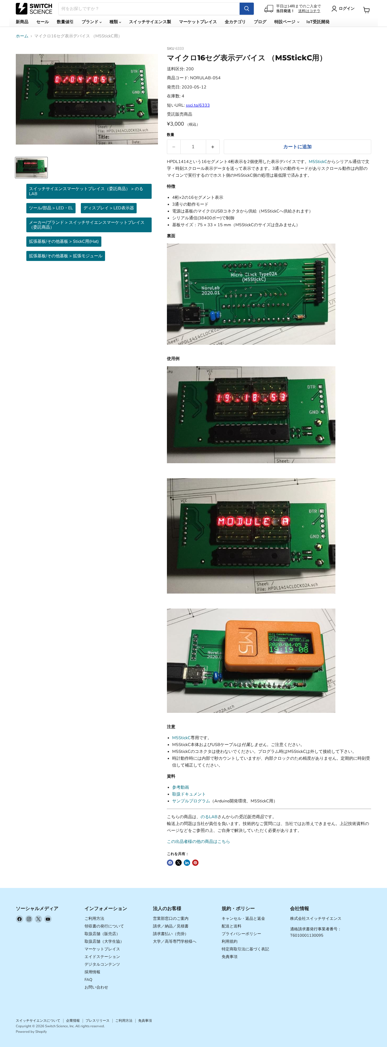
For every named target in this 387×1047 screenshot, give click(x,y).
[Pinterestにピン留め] (195, 863)
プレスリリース (98, 1020)
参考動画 (180, 787)
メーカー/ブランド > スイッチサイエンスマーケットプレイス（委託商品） (87, 225)
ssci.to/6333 (198, 105)
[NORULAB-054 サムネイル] (31, 167)
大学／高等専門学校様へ (174, 941)
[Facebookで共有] (170, 863)
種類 (114, 22)
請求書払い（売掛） (170, 933)
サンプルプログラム (191, 801)
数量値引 (65, 22)
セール (42, 22)
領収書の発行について (104, 926)
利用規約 (229, 941)
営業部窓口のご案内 (170, 918)
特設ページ (285, 22)
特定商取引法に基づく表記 (245, 949)
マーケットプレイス (198, 22)
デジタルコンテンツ (102, 964)
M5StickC (318, 162)
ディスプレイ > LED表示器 (108, 208)
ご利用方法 (94, 918)
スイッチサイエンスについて (38, 1020)
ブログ (260, 22)
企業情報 (73, 1020)
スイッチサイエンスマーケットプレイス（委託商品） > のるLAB (86, 191)
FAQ (88, 979)
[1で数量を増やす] (213, 147)
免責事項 (229, 956)
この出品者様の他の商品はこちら (198, 841)
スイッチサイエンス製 (150, 22)
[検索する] (247, 9)
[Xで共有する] (178, 863)
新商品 (22, 22)
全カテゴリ (235, 22)
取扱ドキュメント (189, 794)
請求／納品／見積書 (170, 926)
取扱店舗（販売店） (102, 933)
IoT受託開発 (318, 22)
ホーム (22, 36)
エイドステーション (102, 956)
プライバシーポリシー (241, 933)
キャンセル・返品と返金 (243, 918)
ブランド (91, 22)
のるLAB (209, 817)
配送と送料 (231, 926)
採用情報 (92, 972)
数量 (170, 135)
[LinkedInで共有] (187, 863)
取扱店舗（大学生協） (104, 941)
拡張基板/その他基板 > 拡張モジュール (65, 256)
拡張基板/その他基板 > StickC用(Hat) (64, 241)
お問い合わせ (96, 987)
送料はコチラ (309, 10)
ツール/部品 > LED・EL (51, 208)
